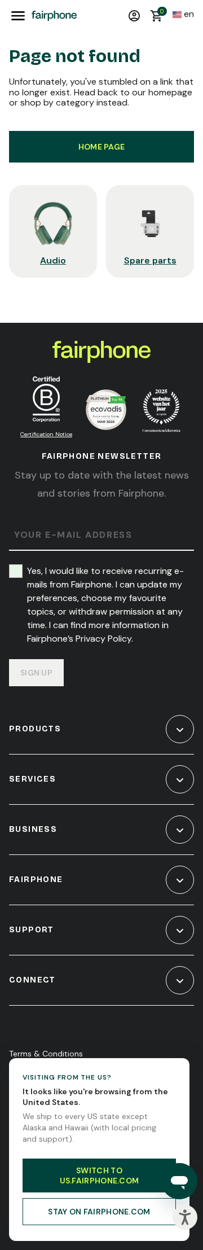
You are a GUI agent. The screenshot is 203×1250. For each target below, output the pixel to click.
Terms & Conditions (46, 1054)
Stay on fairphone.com (99, 1212)
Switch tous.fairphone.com (99, 1175)
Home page (101, 147)
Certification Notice (46, 434)
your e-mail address (73, 535)
